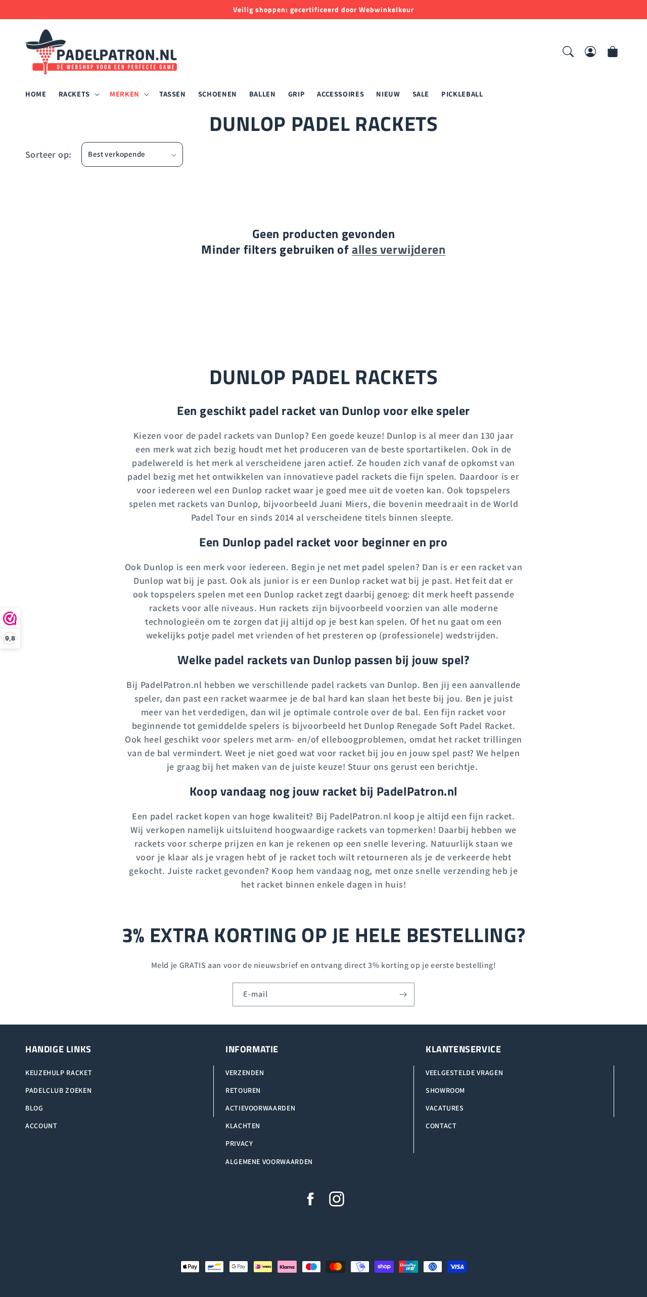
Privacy (239, 1143)
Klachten (242, 1125)
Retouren (243, 1090)
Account (41, 1125)
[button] (78, 94)
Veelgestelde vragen (464, 1072)
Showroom (445, 1090)
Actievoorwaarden (260, 1108)
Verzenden (244, 1072)
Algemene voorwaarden (269, 1161)
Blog (34, 1108)
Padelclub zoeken (58, 1090)
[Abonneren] (403, 994)
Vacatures (445, 1108)
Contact (441, 1125)
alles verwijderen (398, 249)
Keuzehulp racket (58, 1072)
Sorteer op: (48, 154)
